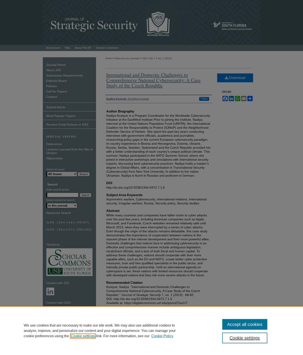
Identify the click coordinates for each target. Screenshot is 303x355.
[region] (151, 330)
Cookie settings (83, 336)
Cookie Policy (162, 336)
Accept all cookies (244, 324)
